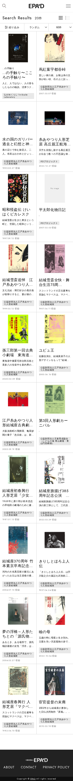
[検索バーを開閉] (4, 6)
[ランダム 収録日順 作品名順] (36, 27)
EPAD (33, 778)
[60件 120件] (61, 27)
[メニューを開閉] (68, 6)
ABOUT (9, 767)
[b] (67, 18)
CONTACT (29, 767)
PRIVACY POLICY (56, 767)
